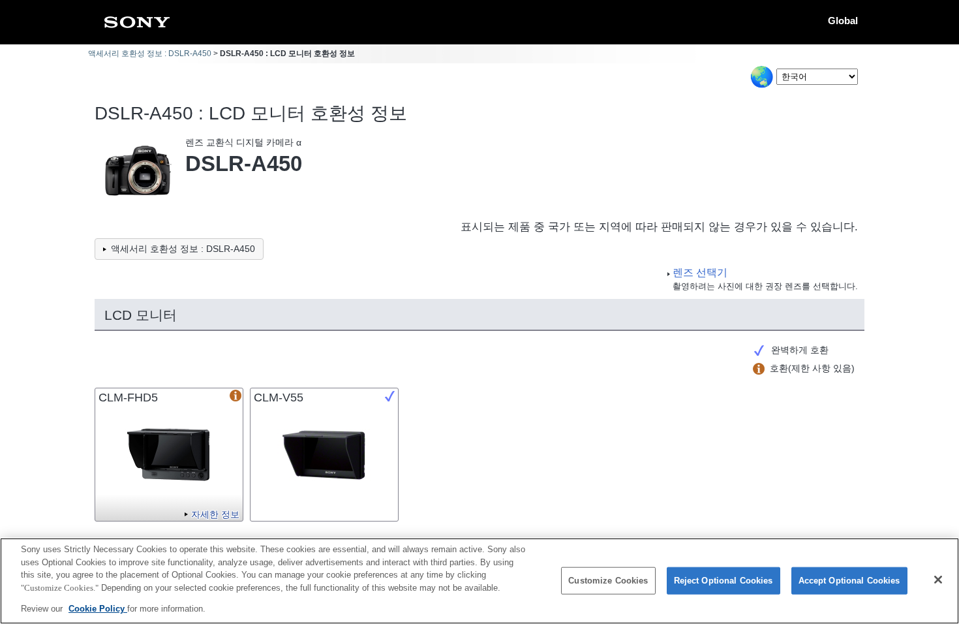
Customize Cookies (608, 580)
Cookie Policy (97, 609)
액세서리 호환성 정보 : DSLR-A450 (149, 53)
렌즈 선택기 (700, 272)
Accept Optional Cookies (849, 580)
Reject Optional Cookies (723, 580)
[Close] (938, 579)
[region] (479, 581)
